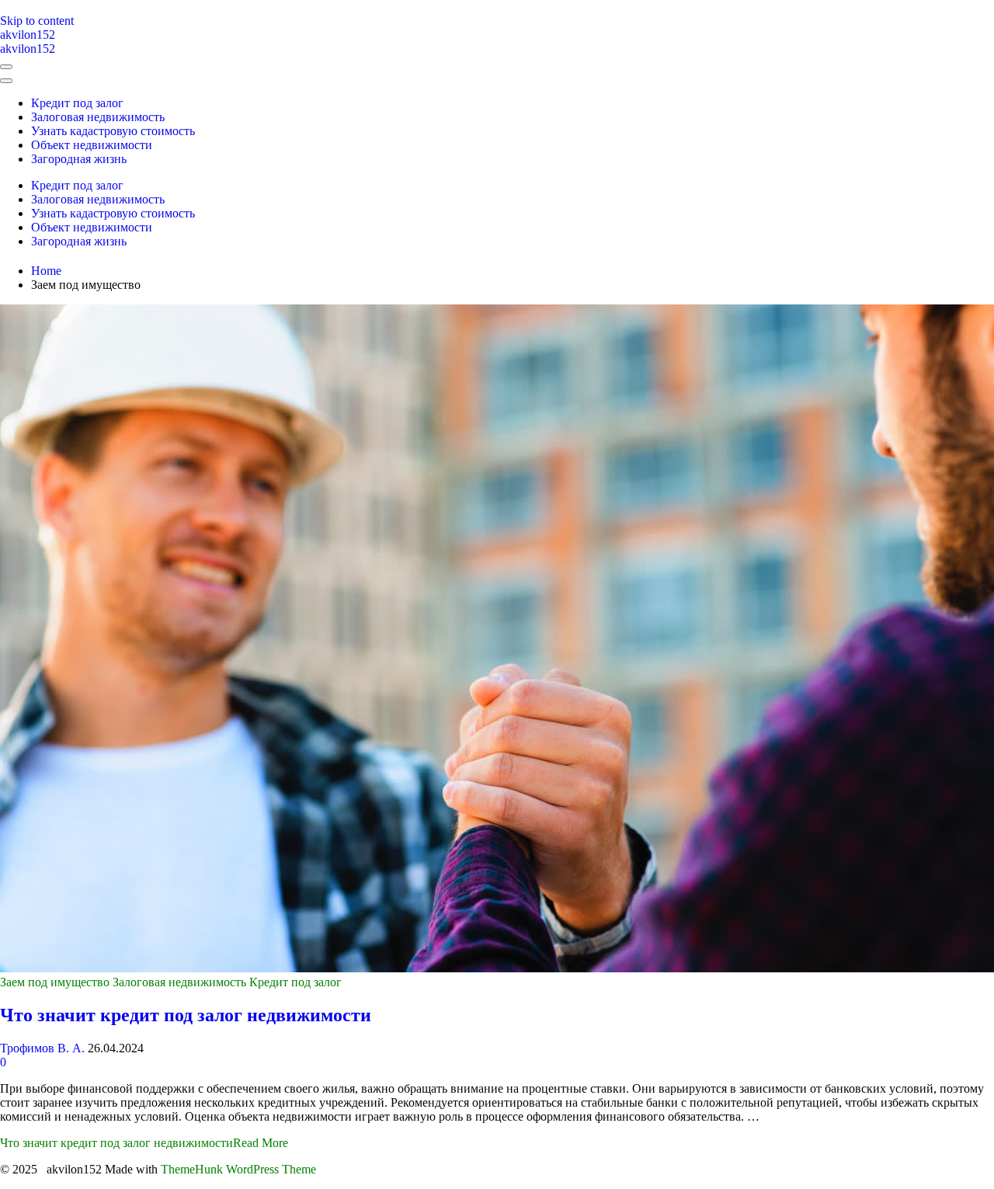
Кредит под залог (295, 982)
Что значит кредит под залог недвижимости (185, 1015)
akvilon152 (27, 34)
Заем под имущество (54, 982)
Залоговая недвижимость (179, 982)
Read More (144, 1142)
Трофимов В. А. (42, 1048)
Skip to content (37, 20)
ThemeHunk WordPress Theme (238, 1169)
